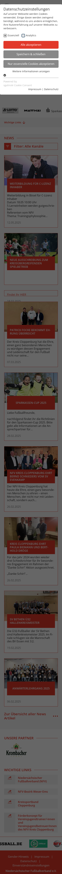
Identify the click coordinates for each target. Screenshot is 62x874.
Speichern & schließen (31, 54)
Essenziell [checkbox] (13, 35)
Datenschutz (51, 89)
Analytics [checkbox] (31, 35)
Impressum (34, 89)
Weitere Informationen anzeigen (31, 71)
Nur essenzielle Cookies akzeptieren (31, 64)
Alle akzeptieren (31, 45)
